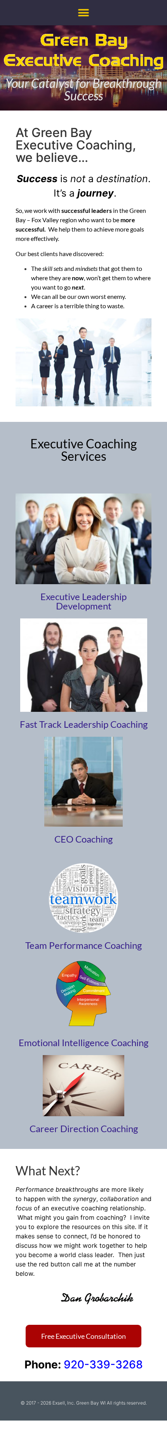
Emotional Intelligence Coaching (83, 1042)
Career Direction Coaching (84, 1128)
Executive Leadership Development (83, 601)
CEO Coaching (83, 839)
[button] (83, 12)
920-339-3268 (103, 1364)
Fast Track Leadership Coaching (84, 724)
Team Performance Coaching (83, 945)
